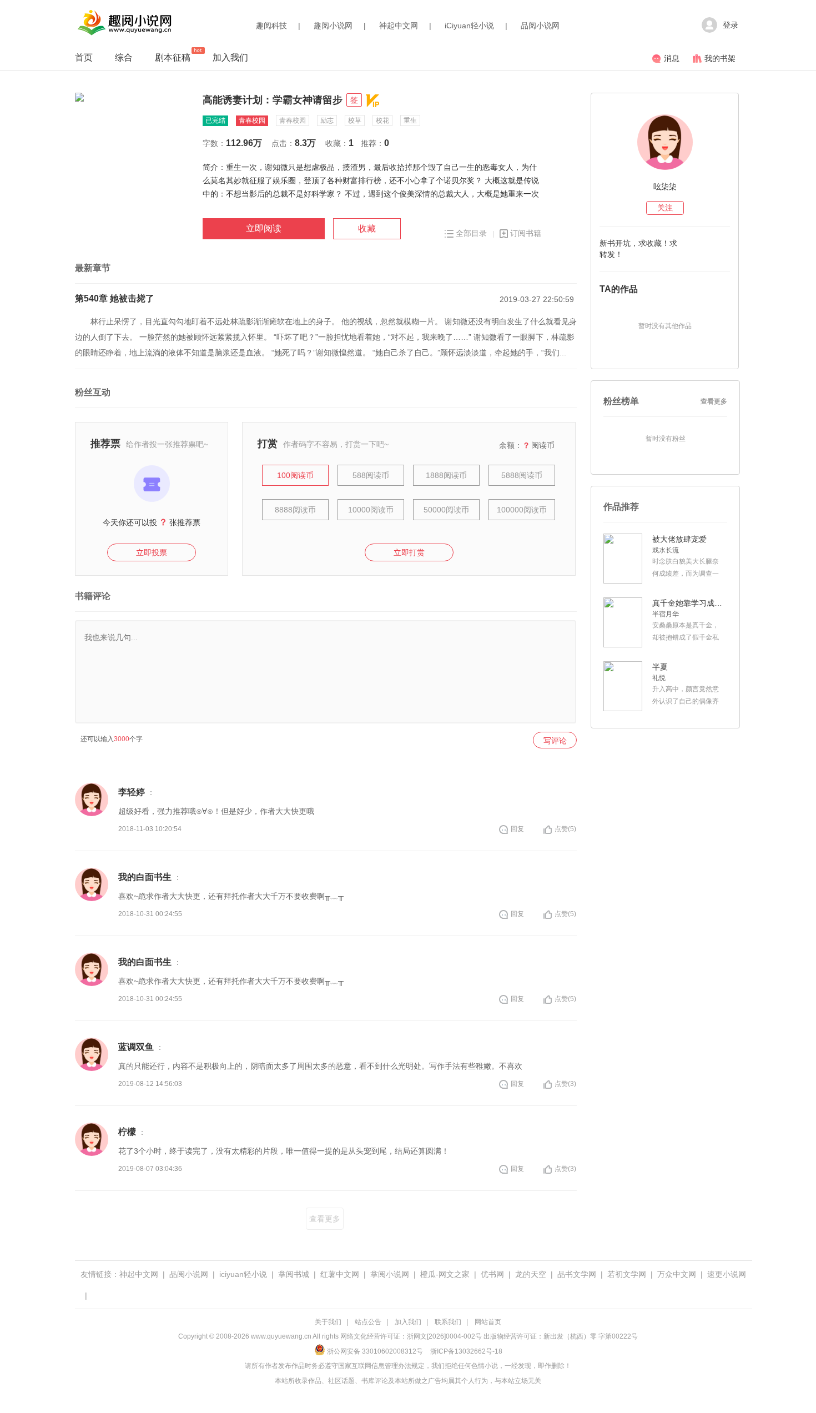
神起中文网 (398, 25)
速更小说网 (726, 1274)
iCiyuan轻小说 (469, 25)
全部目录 (471, 233)
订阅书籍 (525, 233)
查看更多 (324, 1218)
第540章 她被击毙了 (114, 298)
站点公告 (368, 1322)
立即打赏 (409, 552)
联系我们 (448, 1322)
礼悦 (659, 678)
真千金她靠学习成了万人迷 (688, 603)
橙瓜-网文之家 (445, 1274)
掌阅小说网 (389, 1274)
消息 (671, 58)
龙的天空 (530, 1274)
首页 (84, 57)
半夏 (660, 666)
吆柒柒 (665, 186)
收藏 (367, 228)
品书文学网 (576, 1274)
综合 (124, 57)
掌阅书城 (293, 1274)
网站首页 (488, 1322)
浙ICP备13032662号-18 (466, 1351)
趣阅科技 (271, 25)
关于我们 (328, 1322)
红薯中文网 (339, 1274)
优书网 (492, 1274)
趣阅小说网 (333, 25)
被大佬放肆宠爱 (679, 539)
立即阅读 (263, 228)
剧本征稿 (172, 57)
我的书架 (720, 58)
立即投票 (151, 552)
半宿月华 (665, 614)
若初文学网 (626, 1274)
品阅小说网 (540, 25)
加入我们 (230, 57)
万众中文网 (676, 1274)
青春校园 (252, 120)
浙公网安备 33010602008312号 (375, 1351)
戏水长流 (665, 550)
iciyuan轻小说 (243, 1274)
